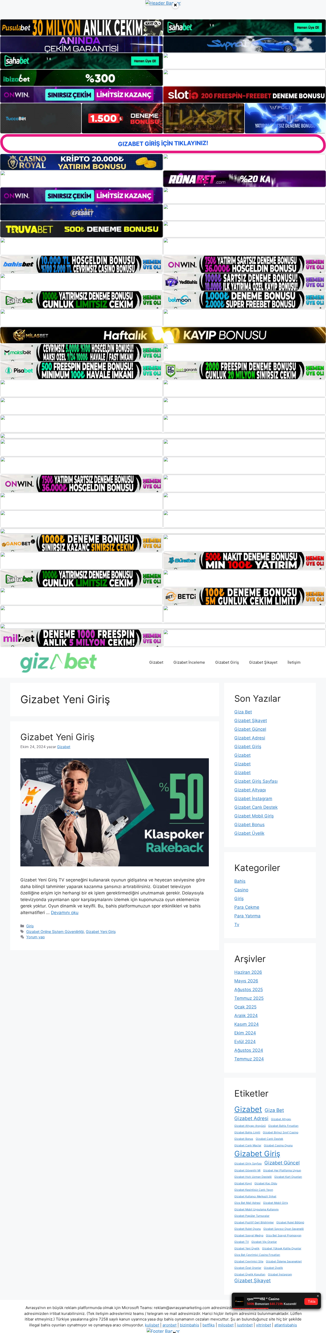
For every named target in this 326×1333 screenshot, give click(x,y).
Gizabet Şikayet (263, 662)
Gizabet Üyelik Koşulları (249, 1274)
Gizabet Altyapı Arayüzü (250, 1125)
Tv (236, 924)
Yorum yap (35, 937)
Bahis (240, 881)
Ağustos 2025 (248, 989)
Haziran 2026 (248, 972)
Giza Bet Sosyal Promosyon (283, 1235)
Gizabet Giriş (227, 662)
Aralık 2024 (246, 1015)
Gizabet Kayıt (243, 1183)
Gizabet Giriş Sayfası (256, 781)
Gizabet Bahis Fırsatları (283, 1125)
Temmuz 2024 (249, 1058)
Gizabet (156, 662)
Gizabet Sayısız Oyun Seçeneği (283, 1229)
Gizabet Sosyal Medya (248, 1235)
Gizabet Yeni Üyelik (247, 1248)
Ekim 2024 (245, 1032)
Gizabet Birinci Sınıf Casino (280, 1132)
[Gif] (163, 335)
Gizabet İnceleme (189, 662)
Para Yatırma (247, 915)
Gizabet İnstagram (253, 798)
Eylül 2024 (245, 1041)
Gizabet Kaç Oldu (265, 1183)
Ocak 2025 (245, 1006)
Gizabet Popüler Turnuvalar (251, 1215)
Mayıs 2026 (246, 980)
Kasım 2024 (246, 1024)
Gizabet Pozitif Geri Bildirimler (254, 1222)
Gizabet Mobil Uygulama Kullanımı (256, 1209)
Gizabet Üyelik (249, 833)
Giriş (30, 926)
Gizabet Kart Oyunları (288, 1176)
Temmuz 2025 (249, 998)
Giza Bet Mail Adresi (247, 1202)
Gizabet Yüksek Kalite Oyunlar (281, 1248)
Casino (241, 889)
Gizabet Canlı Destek (256, 807)
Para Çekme (246, 907)
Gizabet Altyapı (250, 789)
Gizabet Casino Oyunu (278, 1145)
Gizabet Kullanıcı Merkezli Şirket (255, 1196)
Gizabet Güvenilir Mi (247, 1170)
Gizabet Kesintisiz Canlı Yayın (253, 1189)
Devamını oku (64, 912)
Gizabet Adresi (249, 737)
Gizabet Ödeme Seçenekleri (284, 1261)
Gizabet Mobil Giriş (254, 815)
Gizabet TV (241, 1242)
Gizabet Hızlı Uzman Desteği (253, 1176)
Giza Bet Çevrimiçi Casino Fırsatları (257, 1255)
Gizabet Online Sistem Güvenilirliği (55, 931)
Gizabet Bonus (249, 824)
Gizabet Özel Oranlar (247, 1268)
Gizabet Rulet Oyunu (247, 1229)
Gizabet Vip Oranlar (264, 1242)
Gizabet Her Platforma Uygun (282, 1170)
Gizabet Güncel (250, 729)
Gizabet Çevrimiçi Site (248, 1261)
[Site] (81, 246)
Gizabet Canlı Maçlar (247, 1145)
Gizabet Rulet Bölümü (290, 1222)
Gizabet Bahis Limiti (247, 1132)
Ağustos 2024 (248, 1050)
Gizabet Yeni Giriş (57, 737)
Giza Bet (243, 711)
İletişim (294, 662)
